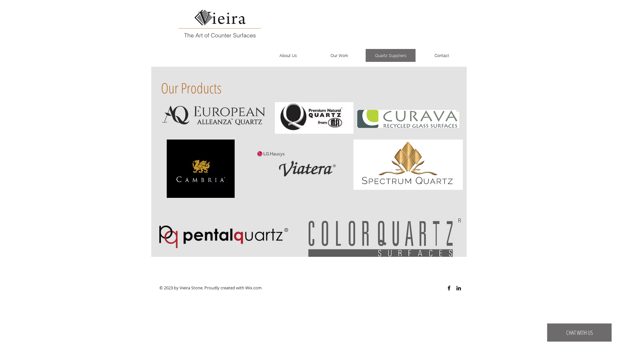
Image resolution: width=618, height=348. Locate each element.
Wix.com (253, 288)
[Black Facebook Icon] (449, 288)
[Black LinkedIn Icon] (458, 288)
